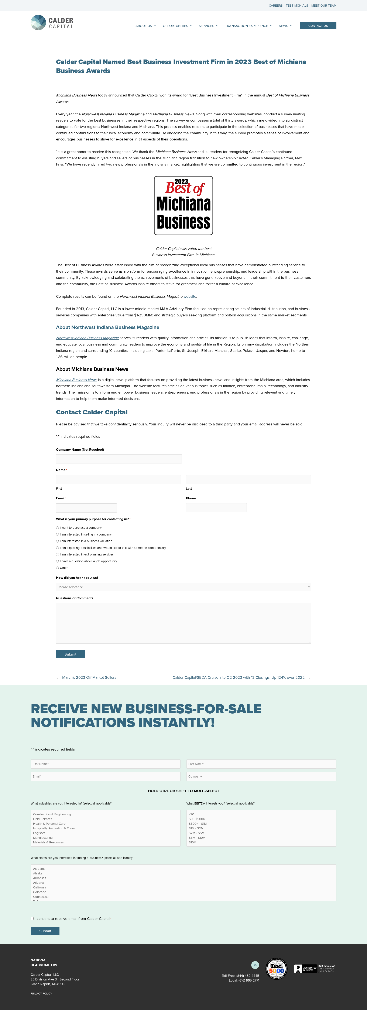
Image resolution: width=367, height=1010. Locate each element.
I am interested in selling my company (86, 534)
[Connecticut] (184, 896)
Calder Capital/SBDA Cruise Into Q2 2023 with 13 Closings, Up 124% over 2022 (239, 677)
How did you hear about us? (77, 577)
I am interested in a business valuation (86, 541)
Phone (191, 498)
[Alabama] (184, 868)
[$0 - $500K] (261, 819)
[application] (154, 25)
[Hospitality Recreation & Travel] (106, 828)
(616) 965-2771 (248, 980)
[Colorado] (184, 892)
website (190, 296)
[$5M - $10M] (261, 837)
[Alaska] (184, 873)
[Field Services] (106, 819)
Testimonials (297, 5)
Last (189, 488)
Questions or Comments (74, 598)
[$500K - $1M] (261, 823)
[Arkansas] (184, 877)
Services (206, 25)
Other (64, 567)
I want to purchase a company (81, 527)
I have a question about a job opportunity (88, 561)
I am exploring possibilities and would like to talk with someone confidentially (113, 547)
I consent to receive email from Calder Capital (73, 918)
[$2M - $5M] (261, 833)
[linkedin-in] (255, 965)
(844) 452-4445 (247, 975)
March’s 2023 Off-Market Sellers (89, 677)
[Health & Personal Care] (106, 823)
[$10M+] (261, 842)
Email (61, 498)
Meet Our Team (323, 5)
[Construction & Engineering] (106, 814)
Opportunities (175, 25)
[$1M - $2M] (261, 828)
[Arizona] (184, 882)
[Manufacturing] (106, 837)
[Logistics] (106, 833)
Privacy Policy (41, 993)
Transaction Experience (246, 25)
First (59, 488)
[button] (318, 25)
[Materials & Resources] (106, 842)
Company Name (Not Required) (80, 449)
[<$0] (261, 814)
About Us (144, 25)
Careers (276, 5)
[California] (184, 887)
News (283, 25)
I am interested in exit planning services (87, 554)
